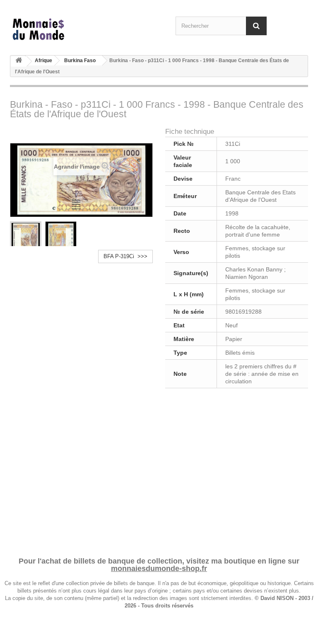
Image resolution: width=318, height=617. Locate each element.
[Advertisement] (159, 471)
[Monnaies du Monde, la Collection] (55, 30)
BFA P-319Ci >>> (125, 256)
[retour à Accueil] (18, 61)
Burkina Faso (80, 60)
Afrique (43, 60)
